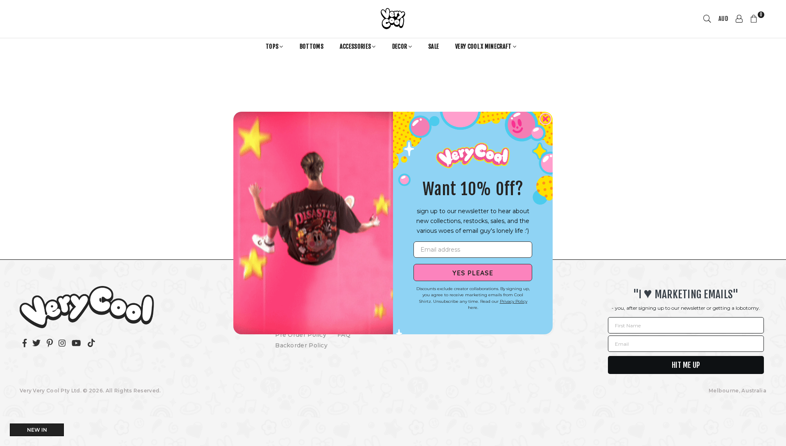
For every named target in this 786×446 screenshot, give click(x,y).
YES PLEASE (472, 272)
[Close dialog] (545, 119)
